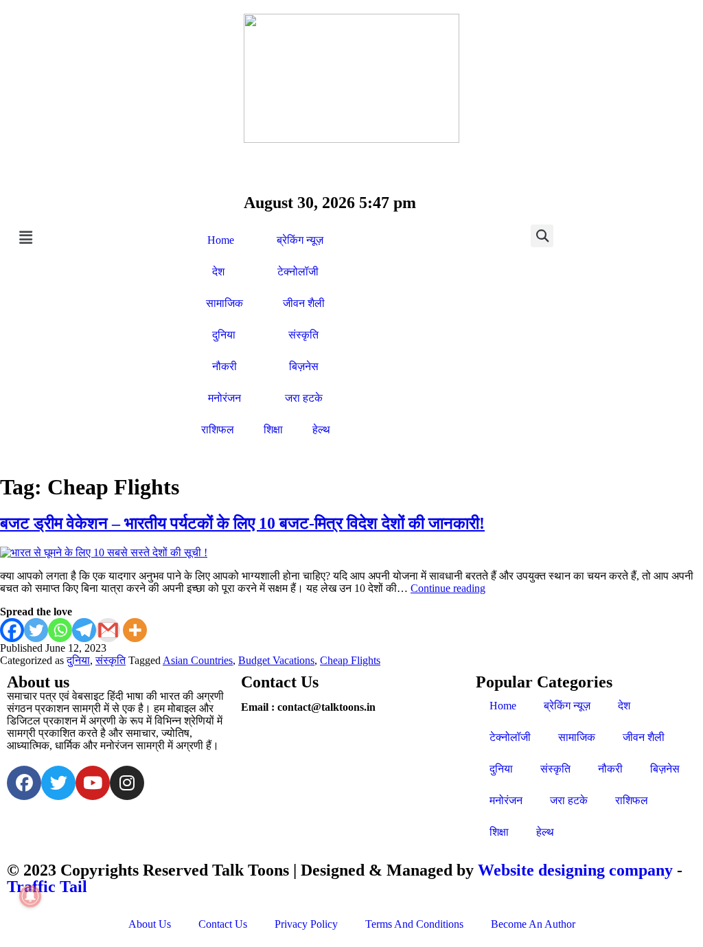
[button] (93, 238)
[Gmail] (108, 630)
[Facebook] (12, 630)
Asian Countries (198, 660)
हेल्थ (321, 429)
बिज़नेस (304, 366)
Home (220, 240)
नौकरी (224, 366)
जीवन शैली (304, 303)
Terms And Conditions (414, 924)
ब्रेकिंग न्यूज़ (300, 240)
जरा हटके (304, 398)
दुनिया (223, 335)
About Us (149, 924)
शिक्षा (273, 429)
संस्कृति (303, 335)
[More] (135, 630)
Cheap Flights (350, 660)
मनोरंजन (224, 398)
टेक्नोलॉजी (298, 271)
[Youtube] (93, 783)
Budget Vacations (276, 660)
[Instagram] (127, 783)
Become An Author (533, 924)
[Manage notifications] (30, 896)
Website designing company (575, 870)
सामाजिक (224, 303)
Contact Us (222, 924)
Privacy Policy (306, 924)
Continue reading (448, 588)
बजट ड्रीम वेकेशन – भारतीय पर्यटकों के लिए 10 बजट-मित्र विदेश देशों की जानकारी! (242, 523)
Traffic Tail (47, 886)
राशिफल (217, 429)
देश (218, 271)
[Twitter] (36, 630)
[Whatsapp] (60, 630)
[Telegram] (84, 630)
